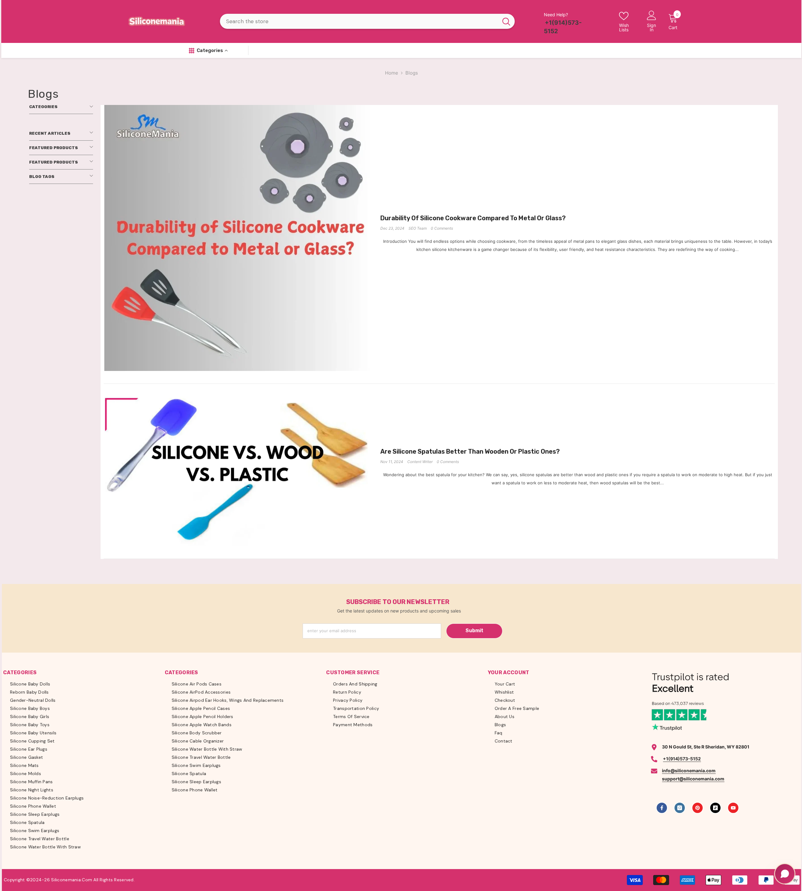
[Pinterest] (697, 808)
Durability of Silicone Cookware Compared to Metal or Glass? (473, 218)
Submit (474, 630)
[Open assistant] (784, 873)
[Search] (367, 21)
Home (391, 73)
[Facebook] (662, 808)
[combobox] (359, 21)
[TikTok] (715, 808)
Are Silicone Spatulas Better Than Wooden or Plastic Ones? (470, 451)
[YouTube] (733, 808)
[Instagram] (679, 808)
